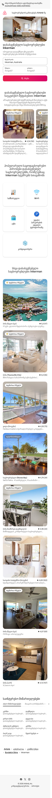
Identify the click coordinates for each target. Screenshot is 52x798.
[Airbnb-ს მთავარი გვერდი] (5, 13)
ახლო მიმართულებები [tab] (12, 704)
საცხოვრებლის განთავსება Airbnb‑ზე (29, 12)
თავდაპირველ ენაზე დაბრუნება (17, 6)
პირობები (35, 786)
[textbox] (14, 70)
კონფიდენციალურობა (20, 786)
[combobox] (25, 62)
